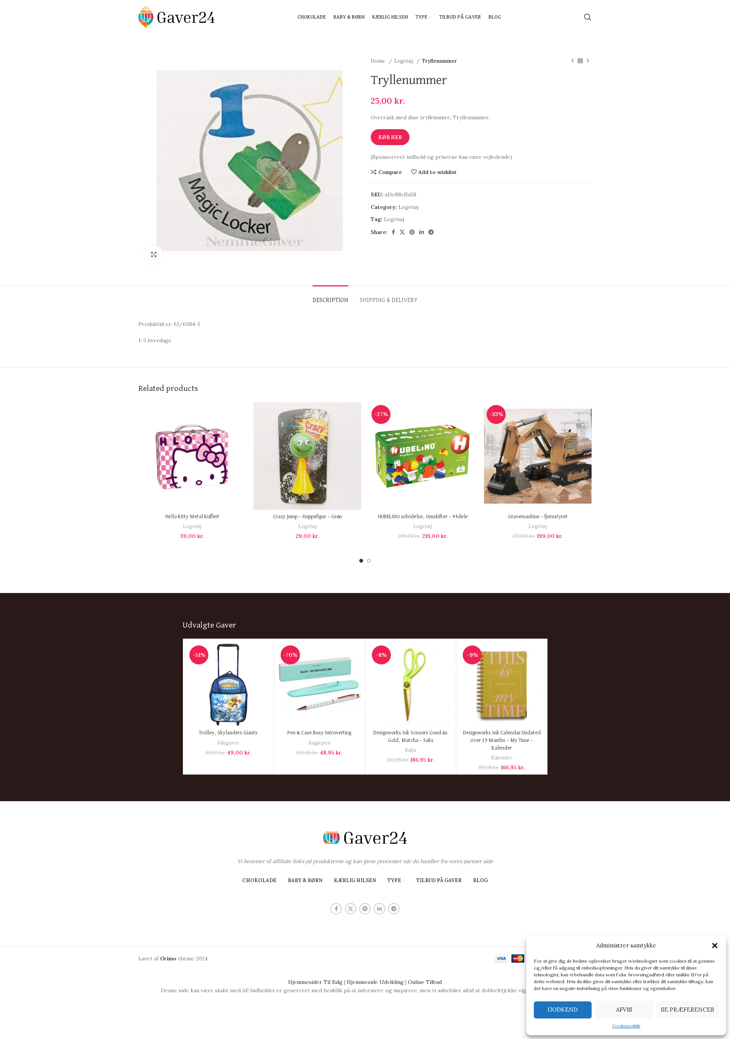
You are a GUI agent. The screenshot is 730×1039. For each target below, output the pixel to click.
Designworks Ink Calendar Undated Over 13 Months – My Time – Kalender (502, 740)
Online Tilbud (425, 982)
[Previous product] (572, 61)
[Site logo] (176, 16)
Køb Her (390, 137)
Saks (410, 750)
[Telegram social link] (431, 232)
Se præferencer (687, 1009)
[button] (715, 945)
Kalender (501, 757)
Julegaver (228, 743)
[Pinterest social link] (412, 232)
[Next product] (588, 61)
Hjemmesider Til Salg (315, 982)
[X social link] (402, 232)
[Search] (587, 17)
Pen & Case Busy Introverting (319, 732)
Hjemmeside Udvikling (375, 982)
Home (379, 61)
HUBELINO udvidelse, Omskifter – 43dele (423, 516)
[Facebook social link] (393, 232)
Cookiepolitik (626, 1026)
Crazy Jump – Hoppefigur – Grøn (307, 516)
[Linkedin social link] (421, 232)
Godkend (563, 1009)
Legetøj (404, 61)
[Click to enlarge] (153, 254)
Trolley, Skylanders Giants (228, 732)
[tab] (330, 296)
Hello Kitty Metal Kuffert (192, 516)
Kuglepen (319, 743)
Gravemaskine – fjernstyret (538, 516)
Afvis (624, 1009)
